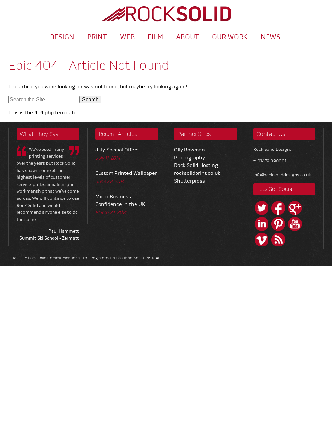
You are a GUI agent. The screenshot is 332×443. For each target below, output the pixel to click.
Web (127, 36)
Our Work (230, 36)
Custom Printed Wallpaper (126, 173)
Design (62, 36)
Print (97, 36)
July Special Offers (117, 150)
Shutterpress (189, 181)
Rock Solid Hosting (196, 165)
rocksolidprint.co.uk (197, 173)
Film (155, 36)
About (187, 36)
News (270, 36)
